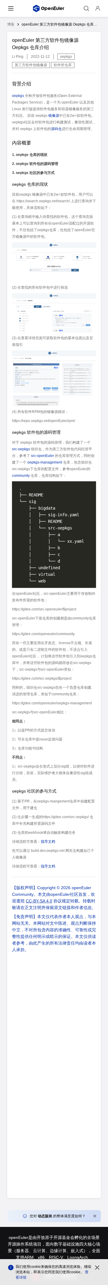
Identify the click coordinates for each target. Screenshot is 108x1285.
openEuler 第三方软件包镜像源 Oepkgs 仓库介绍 (61, 24)
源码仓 (56, 129)
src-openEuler (42, 456)
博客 (10, 24)
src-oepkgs (21, 449)
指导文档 (48, 842)
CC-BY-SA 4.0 (39, 901)
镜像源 (53, 115)
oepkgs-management (44, 462)
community (21, 475)
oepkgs (18, 96)
